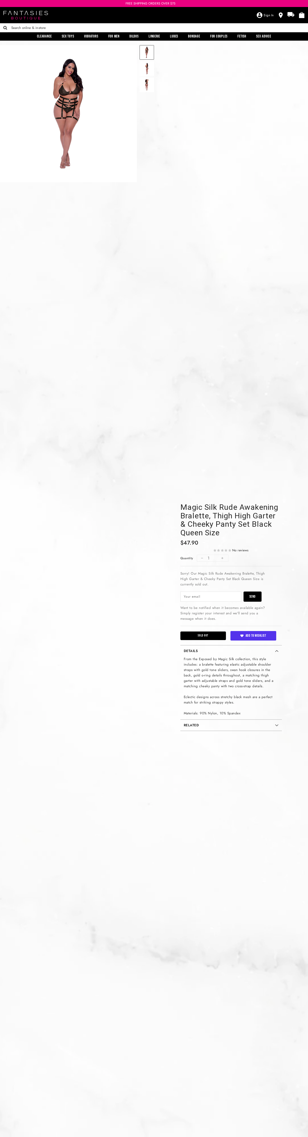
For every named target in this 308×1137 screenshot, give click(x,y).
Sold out (203, 635)
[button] (222, 550)
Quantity (186, 558)
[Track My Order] (290, 14)
